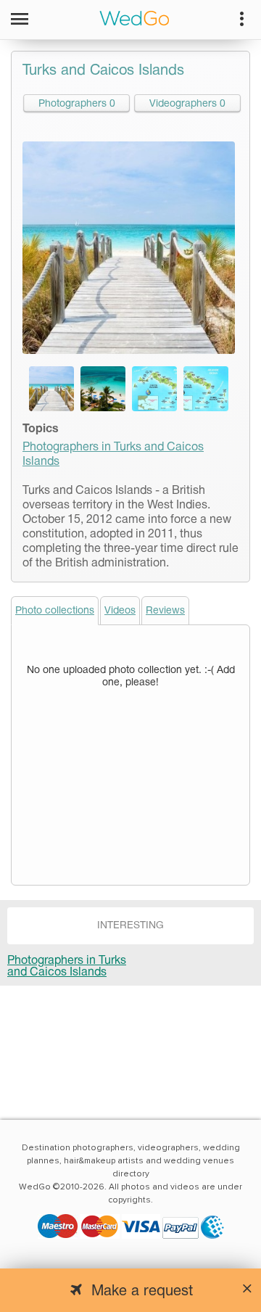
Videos (120, 611)
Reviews (165, 611)
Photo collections (54, 611)
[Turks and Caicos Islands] (51, 388)
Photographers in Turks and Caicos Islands (66, 967)
